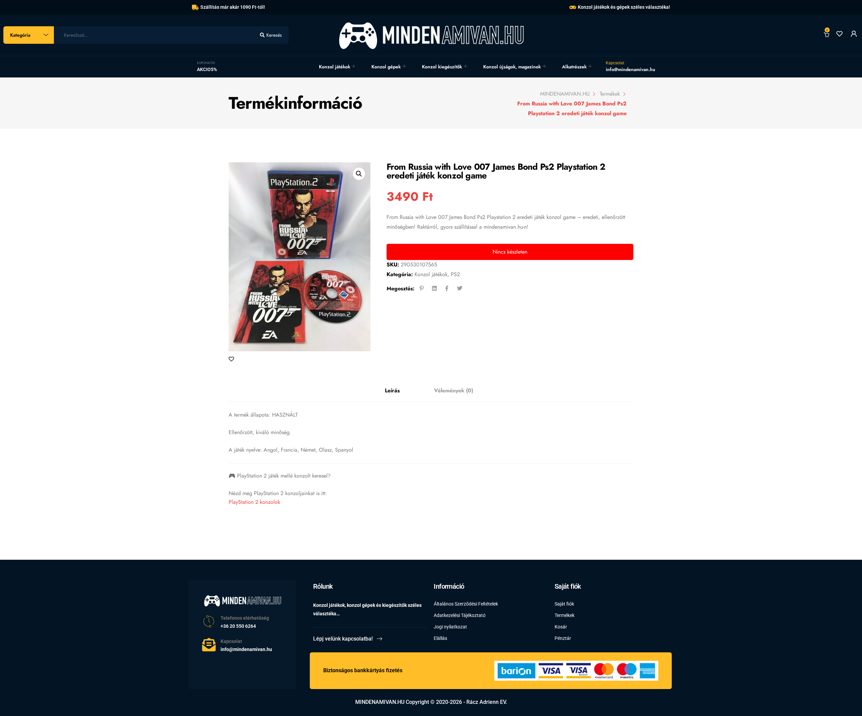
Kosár (561, 626)
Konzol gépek (386, 66)
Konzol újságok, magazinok (512, 66)
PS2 (455, 274)
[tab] (392, 391)
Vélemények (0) (453, 390)
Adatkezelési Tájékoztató (460, 615)
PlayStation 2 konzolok (254, 502)
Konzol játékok (334, 66)
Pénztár (563, 638)
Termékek (564, 615)
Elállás (440, 638)
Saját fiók (564, 603)
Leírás (392, 390)
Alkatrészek (574, 66)
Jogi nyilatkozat (450, 626)
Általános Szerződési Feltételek (466, 603)
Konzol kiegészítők (442, 66)
